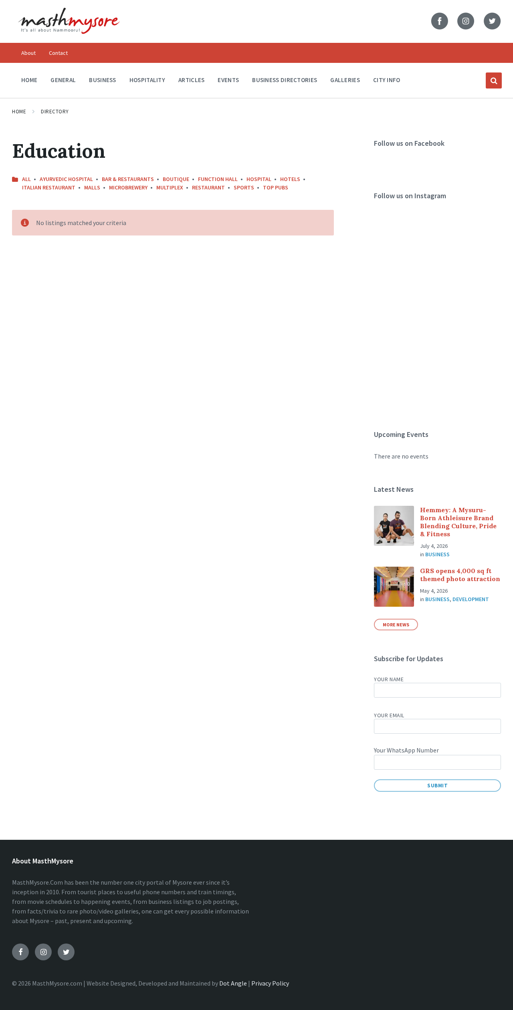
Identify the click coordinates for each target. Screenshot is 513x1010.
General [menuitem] (63, 80)
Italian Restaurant (48, 187)
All (26, 179)
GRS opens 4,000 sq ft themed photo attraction (460, 575)
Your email (389, 715)
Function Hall (218, 179)
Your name (389, 679)
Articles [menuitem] (191, 80)
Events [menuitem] (228, 80)
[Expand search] (494, 80)
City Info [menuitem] (386, 80)
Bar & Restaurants (128, 179)
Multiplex (169, 187)
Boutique (176, 179)
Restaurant (208, 187)
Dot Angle (233, 983)
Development (470, 599)
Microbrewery (128, 187)
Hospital (258, 179)
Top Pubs (275, 187)
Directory (55, 111)
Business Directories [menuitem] (284, 80)
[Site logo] (69, 39)
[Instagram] (43, 952)
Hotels (290, 179)
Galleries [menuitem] (345, 80)
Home (19, 111)
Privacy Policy (270, 983)
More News (396, 625)
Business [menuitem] (102, 80)
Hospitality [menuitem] (147, 80)
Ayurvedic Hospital (66, 179)
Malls (92, 187)
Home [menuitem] (29, 80)
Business (437, 554)
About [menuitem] (28, 52)
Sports (244, 187)
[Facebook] (20, 952)
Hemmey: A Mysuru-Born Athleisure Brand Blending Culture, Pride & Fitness (458, 522)
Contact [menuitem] (58, 52)
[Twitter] (66, 952)
